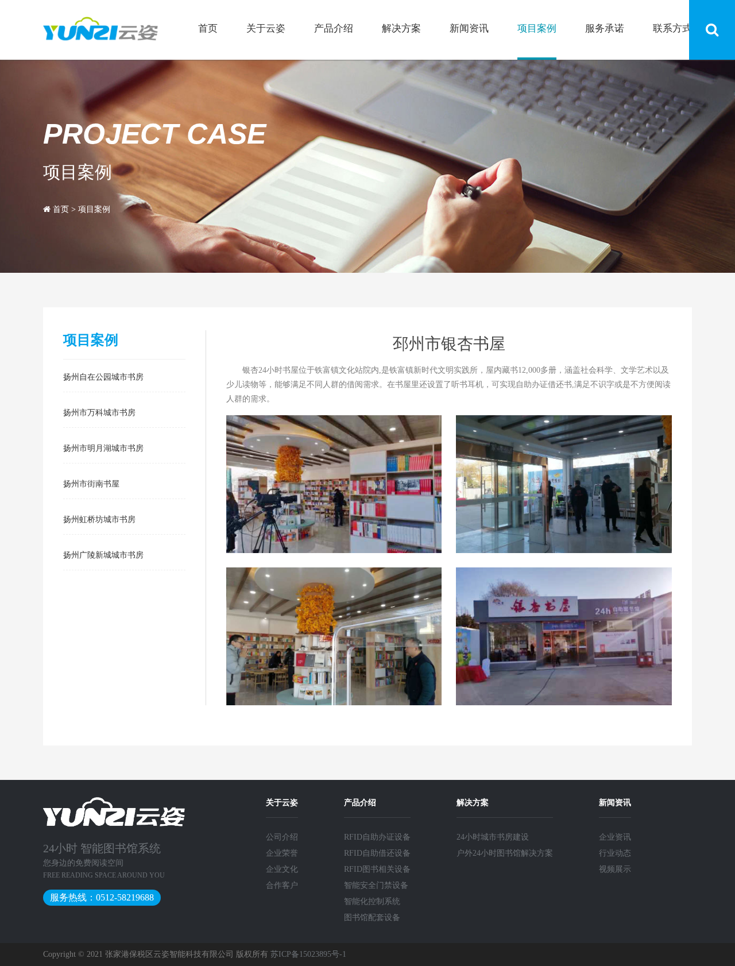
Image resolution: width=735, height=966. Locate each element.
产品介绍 (333, 28)
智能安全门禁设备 (376, 885)
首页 (208, 28)
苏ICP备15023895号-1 (308, 954)
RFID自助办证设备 (377, 837)
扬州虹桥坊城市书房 (99, 518)
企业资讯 (615, 837)
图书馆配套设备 (372, 917)
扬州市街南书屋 (91, 483)
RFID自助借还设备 (377, 853)
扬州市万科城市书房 (99, 412)
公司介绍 (282, 837)
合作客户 (282, 885)
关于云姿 (265, 28)
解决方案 (401, 28)
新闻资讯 (469, 28)
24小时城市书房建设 (493, 837)
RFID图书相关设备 (377, 869)
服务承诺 (604, 28)
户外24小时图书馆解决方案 (505, 853)
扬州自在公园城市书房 (103, 376)
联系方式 (672, 28)
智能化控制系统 (372, 901)
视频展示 (615, 869)
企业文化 (282, 869)
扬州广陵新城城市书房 (103, 554)
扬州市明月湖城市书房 (103, 447)
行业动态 (615, 853)
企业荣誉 (282, 853)
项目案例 (536, 28)
